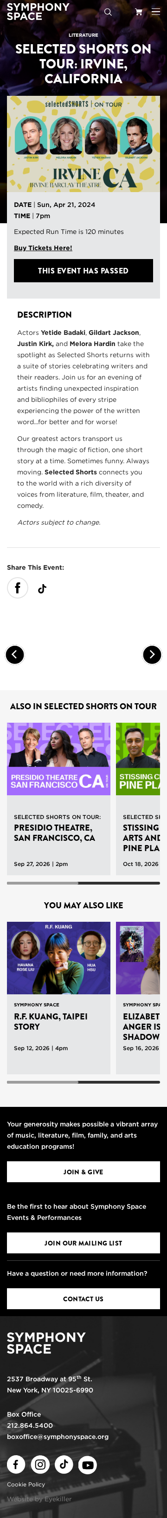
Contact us (83, 1299)
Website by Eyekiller (39, 1499)
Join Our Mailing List (83, 1243)
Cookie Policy (26, 1484)
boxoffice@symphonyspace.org (58, 1436)
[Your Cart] (138, 11)
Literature (83, 35)
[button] (156, 11)
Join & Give (83, 1172)
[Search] (108, 11)
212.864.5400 (30, 1425)
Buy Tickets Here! (43, 248)
